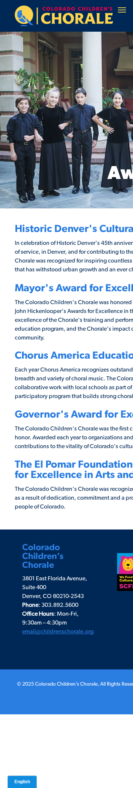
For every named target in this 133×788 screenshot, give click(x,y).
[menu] (122, 10)
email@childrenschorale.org (57, 631)
